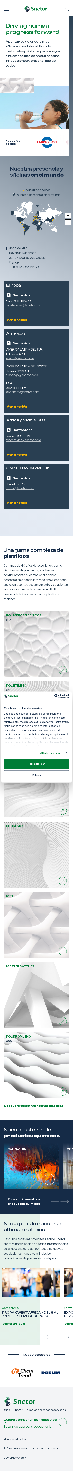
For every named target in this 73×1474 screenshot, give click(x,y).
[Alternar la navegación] (6, 8)
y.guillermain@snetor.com (24, 305)
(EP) (23, 617)
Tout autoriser (36, 763)
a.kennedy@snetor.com (22, 392)
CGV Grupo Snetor (15, 1457)
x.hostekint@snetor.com (23, 440)
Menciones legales (15, 1439)
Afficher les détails (51, 752)
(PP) (18, 1039)
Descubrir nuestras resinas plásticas (33, 1106)
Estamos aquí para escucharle (28, 1426)
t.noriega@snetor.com (22, 375)
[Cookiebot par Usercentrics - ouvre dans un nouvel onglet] (54, 696)
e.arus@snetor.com (20, 358)
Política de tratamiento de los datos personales (32, 1448)
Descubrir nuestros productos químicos (23, 1201)
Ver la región (16, 320)
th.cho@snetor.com (20, 488)
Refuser (36, 774)
